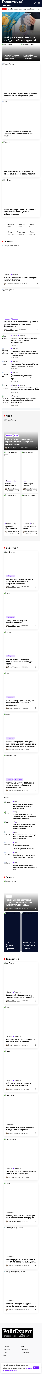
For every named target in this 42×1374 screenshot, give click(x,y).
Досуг (5, 1355)
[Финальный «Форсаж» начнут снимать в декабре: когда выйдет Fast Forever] (11, 52)
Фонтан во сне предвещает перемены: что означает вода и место (19, 661)
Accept (36, 1368)
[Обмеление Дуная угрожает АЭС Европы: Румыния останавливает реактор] (21, 115)
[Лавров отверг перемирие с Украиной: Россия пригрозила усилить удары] (21, 77)
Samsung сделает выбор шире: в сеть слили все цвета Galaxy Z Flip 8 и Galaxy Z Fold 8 (21, 1260)
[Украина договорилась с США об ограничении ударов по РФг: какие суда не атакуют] (12, 465)
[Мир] (31, 225)
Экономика (24, 1349)
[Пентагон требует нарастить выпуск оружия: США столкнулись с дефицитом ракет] (21, 193)
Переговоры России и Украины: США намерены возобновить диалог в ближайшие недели (29, 485)
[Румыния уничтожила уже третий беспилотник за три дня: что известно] (12, 508)
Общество (6, 1349)
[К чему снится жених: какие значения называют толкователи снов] (7, 865)
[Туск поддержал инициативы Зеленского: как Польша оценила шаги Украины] (5, 375)
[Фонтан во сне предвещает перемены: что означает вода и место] (21, 642)
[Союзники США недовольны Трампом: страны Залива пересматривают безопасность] (30, 52)
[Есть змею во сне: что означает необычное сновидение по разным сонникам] (7, 824)
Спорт (5, 1352)
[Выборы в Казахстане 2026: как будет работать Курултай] (21, 27)
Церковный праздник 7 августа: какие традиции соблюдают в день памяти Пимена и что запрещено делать (21, 744)
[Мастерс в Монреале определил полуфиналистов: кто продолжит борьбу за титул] (12, 926)
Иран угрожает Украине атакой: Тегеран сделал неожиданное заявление (25, 365)
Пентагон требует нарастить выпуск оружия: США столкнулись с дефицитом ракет (20, 211)
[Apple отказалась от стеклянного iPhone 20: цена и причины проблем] (21, 155)
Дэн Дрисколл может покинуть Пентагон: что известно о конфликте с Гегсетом (19, 581)
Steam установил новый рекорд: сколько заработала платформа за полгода (21, 1216)
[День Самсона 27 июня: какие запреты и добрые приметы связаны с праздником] (7, 855)
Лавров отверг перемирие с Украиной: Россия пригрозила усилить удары (20, 94)
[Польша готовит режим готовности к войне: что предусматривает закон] (30, 508)
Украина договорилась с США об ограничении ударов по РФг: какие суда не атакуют (11, 485)
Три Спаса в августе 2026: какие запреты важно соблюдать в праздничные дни (20, 785)
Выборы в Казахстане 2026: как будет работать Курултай (20, 39)
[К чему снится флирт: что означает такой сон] (21, 603)
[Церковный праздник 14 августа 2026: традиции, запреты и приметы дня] (21, 683)
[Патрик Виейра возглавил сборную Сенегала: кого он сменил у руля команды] (21, 895)
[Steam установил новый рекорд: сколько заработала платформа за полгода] (21, 1196)
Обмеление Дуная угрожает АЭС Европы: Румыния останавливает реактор (18, 133)
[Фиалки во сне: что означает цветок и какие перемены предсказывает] (7, 804)
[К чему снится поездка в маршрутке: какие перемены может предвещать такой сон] (7, 845)
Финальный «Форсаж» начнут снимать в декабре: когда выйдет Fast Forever (11, 56)
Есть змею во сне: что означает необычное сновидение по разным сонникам (24, 826)
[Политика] (10, 225)
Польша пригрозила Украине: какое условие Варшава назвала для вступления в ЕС (23, 400)
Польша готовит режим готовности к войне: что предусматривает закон (30, 528)
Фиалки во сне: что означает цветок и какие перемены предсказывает (23, 806)
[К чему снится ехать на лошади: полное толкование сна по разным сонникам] (7, 835)
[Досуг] (31, 232)
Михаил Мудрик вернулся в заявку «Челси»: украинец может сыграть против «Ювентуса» (29, 947)
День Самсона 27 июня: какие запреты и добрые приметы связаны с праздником (24, 857)
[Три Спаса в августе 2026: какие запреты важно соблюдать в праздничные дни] (21, 765)
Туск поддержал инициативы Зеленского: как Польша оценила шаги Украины (25, 377)
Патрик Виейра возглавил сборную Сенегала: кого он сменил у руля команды (19, 902)
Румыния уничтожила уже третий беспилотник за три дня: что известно (11, 528)
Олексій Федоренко (11, 283)
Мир (22, 1346)
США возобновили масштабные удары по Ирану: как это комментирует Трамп (25, 389)
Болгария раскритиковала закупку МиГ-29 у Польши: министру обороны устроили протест (25, 353)
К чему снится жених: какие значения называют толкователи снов (25, 867)
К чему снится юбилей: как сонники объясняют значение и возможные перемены (24, 816)
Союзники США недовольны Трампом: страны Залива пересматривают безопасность (30, 56)
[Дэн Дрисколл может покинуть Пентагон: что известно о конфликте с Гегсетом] (21, 562)
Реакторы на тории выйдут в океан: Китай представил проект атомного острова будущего (20, 1305)
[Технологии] (21, 232)
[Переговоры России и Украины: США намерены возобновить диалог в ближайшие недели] (30, 465)
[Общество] (21, 225)
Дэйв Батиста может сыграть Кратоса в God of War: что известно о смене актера (18, 1084)
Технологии (25, 1352)
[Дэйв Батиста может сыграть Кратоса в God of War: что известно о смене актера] (21, 1064)
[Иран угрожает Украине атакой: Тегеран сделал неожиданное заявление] (5, 364)
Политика (6, 1346)
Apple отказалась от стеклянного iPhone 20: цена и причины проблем (19, 172)
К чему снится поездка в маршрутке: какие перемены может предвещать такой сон (23, 847)
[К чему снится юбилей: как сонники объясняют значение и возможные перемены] (7, 814)
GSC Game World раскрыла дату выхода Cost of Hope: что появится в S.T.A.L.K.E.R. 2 (20, 1128)
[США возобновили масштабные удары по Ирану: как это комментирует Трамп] (5, 388)
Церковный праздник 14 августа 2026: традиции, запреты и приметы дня (20, 702)
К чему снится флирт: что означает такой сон (17, 621)
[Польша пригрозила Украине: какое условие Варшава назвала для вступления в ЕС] (5, 399)
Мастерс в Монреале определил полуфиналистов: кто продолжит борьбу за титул (12, 947)
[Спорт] (10, 232)
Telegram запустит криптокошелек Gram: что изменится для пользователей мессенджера (21, 1172)
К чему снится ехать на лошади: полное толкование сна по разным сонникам (24, 836)
